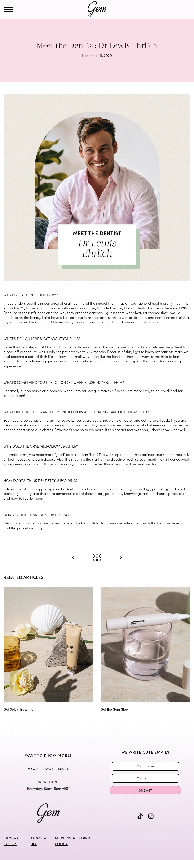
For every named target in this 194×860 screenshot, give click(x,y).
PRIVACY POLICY (11, 840)
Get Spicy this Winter (19, 709)
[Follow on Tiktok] (140, 816)
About (34, 768)
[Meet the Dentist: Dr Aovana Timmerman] (73, 557)
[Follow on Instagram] (151, 816)
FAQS (48, 768)
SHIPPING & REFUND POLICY (72, 840)
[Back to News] (97, 557)
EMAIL (63, 768)
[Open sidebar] (6, 436)
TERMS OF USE (39, 840)
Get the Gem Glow (114, 709)
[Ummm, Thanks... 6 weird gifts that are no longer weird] (120, 557)
